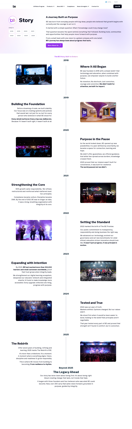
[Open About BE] (64, 6)
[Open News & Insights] (88, 6)
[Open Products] (53, 6)
